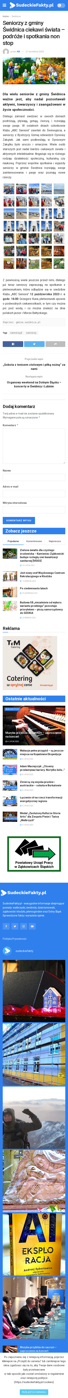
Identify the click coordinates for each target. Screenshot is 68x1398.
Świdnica (16, 16)
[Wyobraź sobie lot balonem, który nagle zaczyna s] (34, 1244)
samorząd (16, 333)
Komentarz (10, 425)
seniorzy (31, 333)
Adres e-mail (10, 486)
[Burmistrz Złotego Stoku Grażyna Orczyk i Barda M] (34, 1308)
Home (6, 16)
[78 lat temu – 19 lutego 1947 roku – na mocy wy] (34, 1181)
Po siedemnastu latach (34, 588)
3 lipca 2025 (27, 806)
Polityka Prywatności (14, 938)
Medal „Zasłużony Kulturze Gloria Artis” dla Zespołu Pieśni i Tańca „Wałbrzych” (40, 817)
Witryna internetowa (15, 502)
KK (18, 51)
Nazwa (7, 470)
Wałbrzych (12, 709)
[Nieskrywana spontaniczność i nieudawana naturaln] (34, 991)
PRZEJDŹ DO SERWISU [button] (34, 1392)
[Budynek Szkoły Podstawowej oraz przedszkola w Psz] (34, 1054)
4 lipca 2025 (13, 741)
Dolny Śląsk (9, 770)
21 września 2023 (35, 51)
